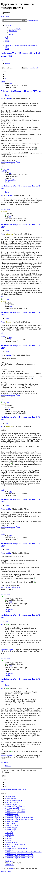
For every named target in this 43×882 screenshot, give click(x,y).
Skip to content (5, 16)
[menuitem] (15, 29)
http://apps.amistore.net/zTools (10, 162)
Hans (2, 596)
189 (10, 306)
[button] (6, 78)
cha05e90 (4, 171)
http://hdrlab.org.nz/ (7, 650)
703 (10, 602)
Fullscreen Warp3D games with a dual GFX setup (21, 91)
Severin (3, 301)
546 (10, 83)
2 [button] (5, 76)
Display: (5, 770)
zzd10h (3, 82)
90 (10, 173)
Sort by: (19, 770)
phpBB (11, 868)
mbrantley (4, 211)
